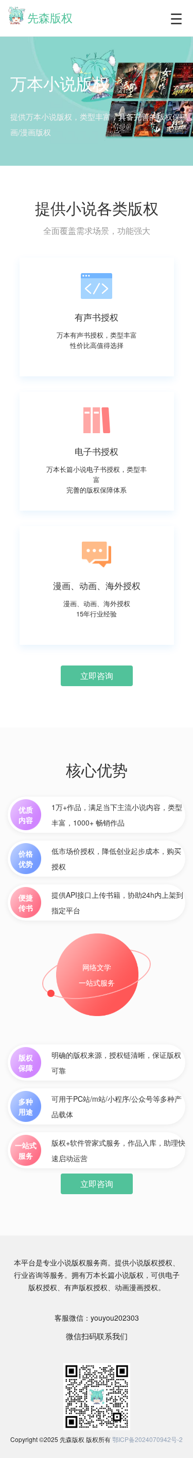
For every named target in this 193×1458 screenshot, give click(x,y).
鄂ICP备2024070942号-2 (147, 1439)
